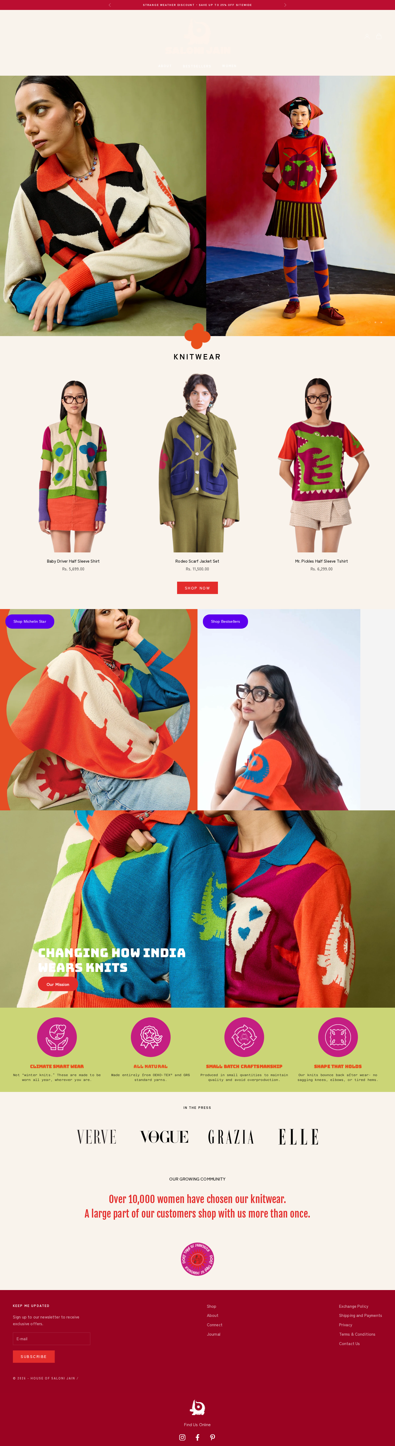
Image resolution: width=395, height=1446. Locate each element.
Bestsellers (197, 66)
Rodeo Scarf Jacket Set (197, 561)
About (165, 65)
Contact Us (349, 1343)
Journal (213, 1334)
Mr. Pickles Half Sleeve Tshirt (321, 561)
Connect (214, 1324)
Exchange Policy (353, 1306)
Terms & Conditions (357, 1334)
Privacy (345, 1324)
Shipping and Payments (360, 1315)
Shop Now (197, 588)
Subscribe (34, 1356)
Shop (212, 1306)
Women (229, 65)
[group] (197, 206)
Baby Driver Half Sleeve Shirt (73, 561)
